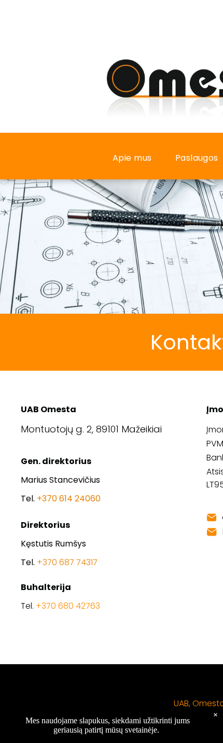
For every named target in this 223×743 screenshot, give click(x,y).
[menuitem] (136, 158)
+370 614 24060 (69, 498)
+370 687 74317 (67, 562)
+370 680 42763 (68, 606)
